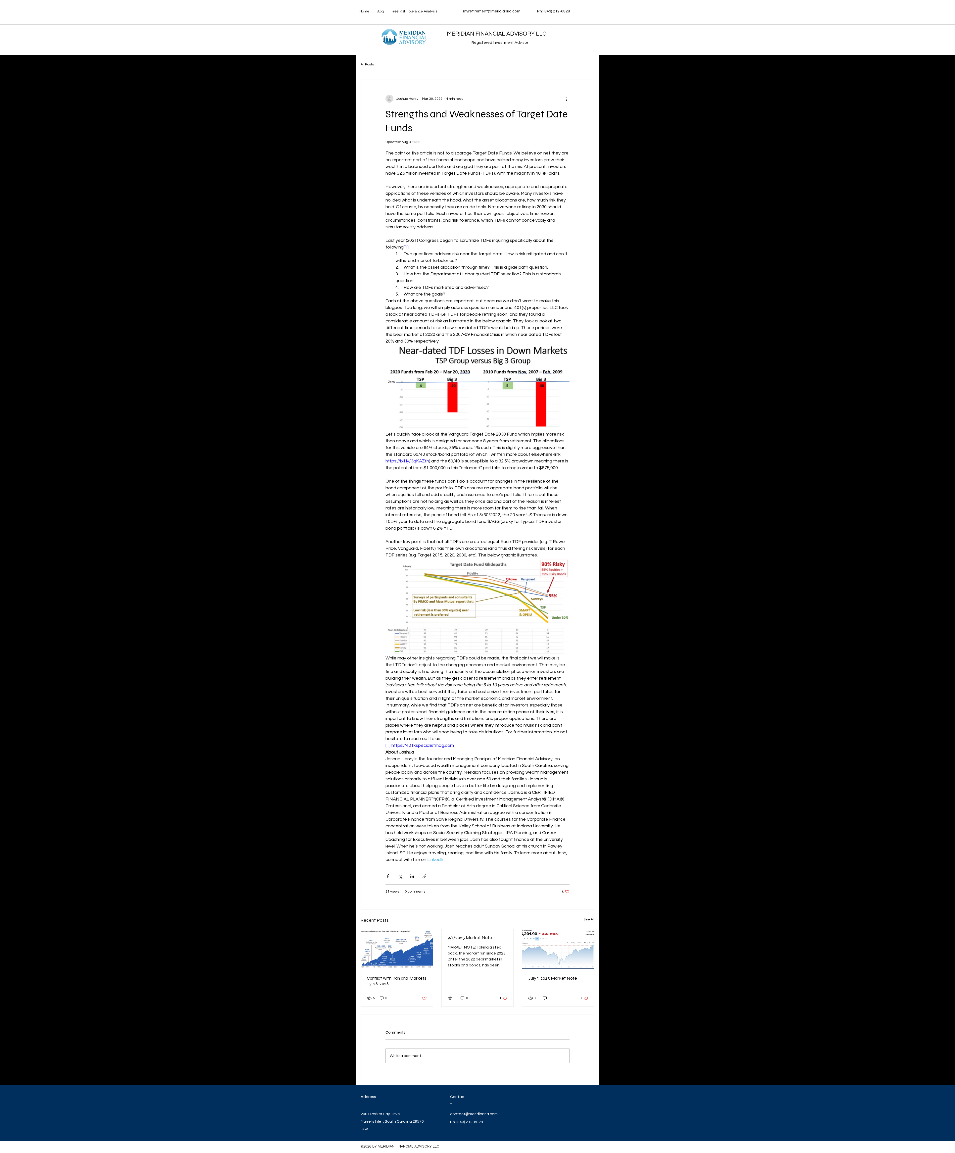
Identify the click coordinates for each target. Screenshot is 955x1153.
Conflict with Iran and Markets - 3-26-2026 (396, 980)
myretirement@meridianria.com (491, 11)
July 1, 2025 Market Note (552, 978)
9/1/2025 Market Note (470, 937)
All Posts (367, 64)
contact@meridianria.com (474, 1114)
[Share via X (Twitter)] (400, 876)
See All (588, 919)
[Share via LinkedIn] (412, 876)
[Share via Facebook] (387, 876)
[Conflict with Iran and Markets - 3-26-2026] (397, 949)
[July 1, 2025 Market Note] (558, 949)
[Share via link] (424, 876)
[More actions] (567, 99)
